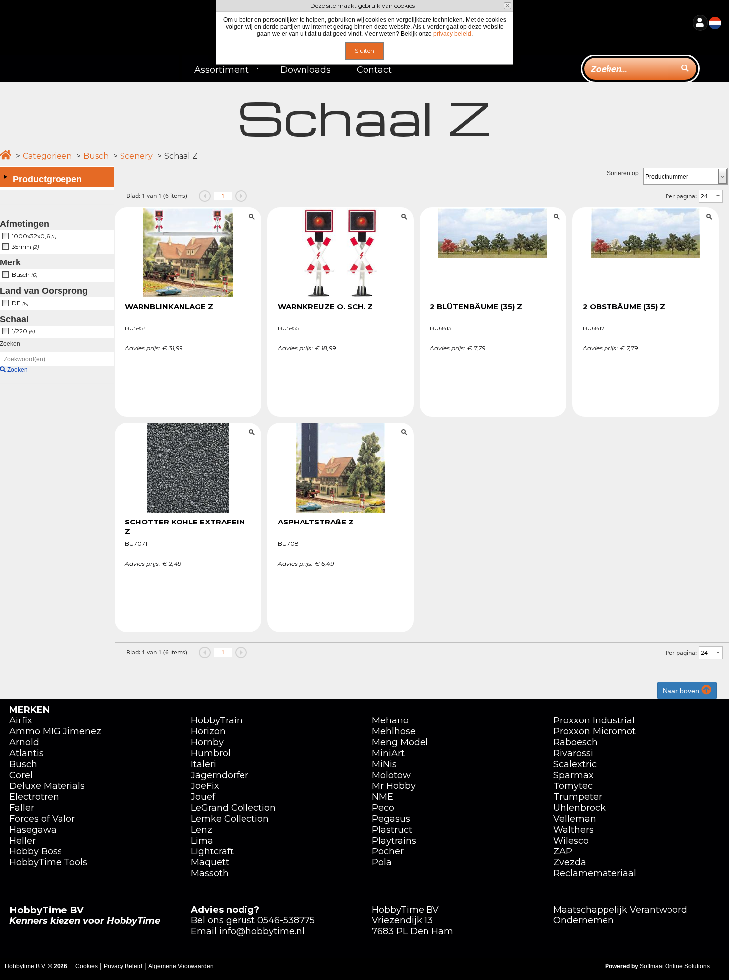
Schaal (14, 319)
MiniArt (388, 753)
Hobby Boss (35, 851)
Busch (96, 156)
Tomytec (573, 786)
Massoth (210, 873)
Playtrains (394, 840)
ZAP (562, 851)
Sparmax (573, 775)
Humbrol (211, 753)
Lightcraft (212, 851)
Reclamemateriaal (594, 873)
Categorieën (47, 156)
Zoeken (10, 343)
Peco (383, 807)
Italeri (203, 764)
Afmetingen (24, 224)
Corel (21, 775)
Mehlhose (394, 731)
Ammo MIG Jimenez (55, 731)
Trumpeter (577, 796)
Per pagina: (681, 196)
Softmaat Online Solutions (675, 966)
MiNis (384, 764)
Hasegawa (33, 829)
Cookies (86, 966)
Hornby (207, 742)
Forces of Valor (42, 818)
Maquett (210, 862)
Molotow (391, 775)
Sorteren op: (623, 173)
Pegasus (391, 818)
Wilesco (571, 840)
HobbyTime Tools (48, 862)
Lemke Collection (230, 818)
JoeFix (205, 786)
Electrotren (34, 796)
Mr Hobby (394, 786)
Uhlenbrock (579, 807)
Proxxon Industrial (594, 720)
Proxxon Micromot (594, 731)
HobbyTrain (217, 720)
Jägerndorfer (219, 775)
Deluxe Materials (47, 786)
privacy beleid (452, 33)
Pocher (388, 851)
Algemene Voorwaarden (181, 966)
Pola (382, 862)
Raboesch (575, 742)
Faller (21, 807)
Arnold (24, 742)
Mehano (390, 720)
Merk (10, 262)
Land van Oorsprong (44, 291)
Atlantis (26, 753)
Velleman (574, 818)
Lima (202, 840)
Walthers (573, 829)
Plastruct (392, 829)
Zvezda (569, 862)
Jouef (203, 796)
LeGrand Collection (233, 807)
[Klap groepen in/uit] (5, 177)
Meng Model (400, 742)
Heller (22, 840)
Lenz (201, 829)
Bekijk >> (188, 218)
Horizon (208, 731)
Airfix (20, 720)
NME (382, 796)
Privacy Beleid (123, 966)
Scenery (136, 156)
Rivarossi (573, 753)
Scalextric (575, 764)
